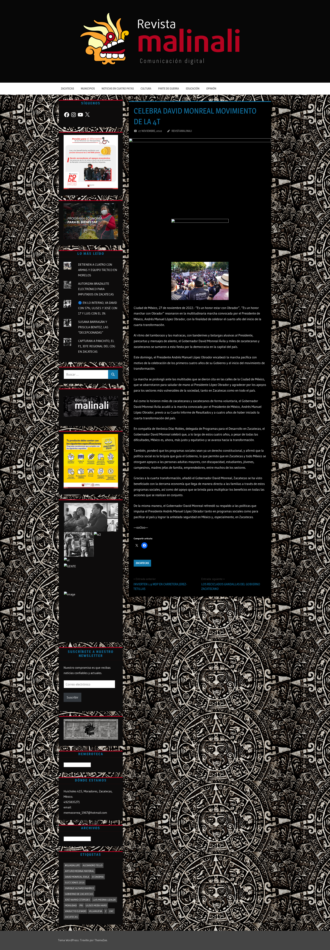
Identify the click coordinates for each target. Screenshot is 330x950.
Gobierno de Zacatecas (79, 893)
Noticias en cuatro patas (118, 88)
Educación (192, 88)
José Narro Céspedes (77, 899)
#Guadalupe (72, 865)
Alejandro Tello (92, 865)
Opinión (211, 88)
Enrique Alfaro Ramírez (79, 888)
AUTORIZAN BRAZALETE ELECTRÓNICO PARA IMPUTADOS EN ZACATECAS (96, 289)
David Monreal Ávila (77, 876)
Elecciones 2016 (74, 882)
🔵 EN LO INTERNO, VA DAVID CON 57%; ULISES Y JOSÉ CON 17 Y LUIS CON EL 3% (97, 308)
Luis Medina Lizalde (104, 899)
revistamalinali (181, 131)
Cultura (146, 88)
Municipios (88, 88)
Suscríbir (72, 697)
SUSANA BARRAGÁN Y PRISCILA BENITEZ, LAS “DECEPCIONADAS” (93, 327)
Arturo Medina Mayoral (79, 871)
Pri (81, 905)
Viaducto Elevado (75, 911)
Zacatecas (67, 88)
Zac (111, 911)
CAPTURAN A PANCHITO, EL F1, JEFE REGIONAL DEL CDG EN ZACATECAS (96, 346)
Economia (98, 876)
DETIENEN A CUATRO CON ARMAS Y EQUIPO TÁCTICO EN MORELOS (97, 270)
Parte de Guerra (168, 88)
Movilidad (71, 905)
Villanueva (95, 911)
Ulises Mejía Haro (96, 905)
